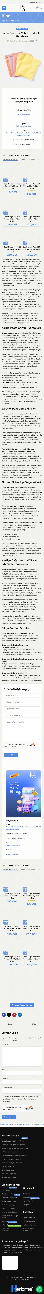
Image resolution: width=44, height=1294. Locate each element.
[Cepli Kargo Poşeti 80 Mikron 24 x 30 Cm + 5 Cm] (32, 206)
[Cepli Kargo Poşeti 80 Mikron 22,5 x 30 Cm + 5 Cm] (12, 206)
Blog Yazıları (15, 20)
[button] (39, 1289)
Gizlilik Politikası (29, 1221)
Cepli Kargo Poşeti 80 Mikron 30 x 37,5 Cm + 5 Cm (12, 249)
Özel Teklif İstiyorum (11, 1229)
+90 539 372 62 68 (36, 2)
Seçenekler (5, 178)
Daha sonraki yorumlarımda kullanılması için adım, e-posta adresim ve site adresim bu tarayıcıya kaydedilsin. (21, 1098)
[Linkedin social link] (20, 1015)
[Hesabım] (41, 8)
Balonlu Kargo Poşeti (9, 1212)
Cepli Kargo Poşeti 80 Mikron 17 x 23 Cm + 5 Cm (12, 186)
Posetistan (14, 41)
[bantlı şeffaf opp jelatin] (22, 985)
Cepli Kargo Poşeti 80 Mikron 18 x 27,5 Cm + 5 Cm (31, 186)
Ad (3, 1069)
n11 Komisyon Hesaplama (11, 1152)
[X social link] (9, 1015)
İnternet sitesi (7, 1087)
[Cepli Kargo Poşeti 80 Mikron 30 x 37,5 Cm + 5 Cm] (12, 236)
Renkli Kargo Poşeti (9, 1208)
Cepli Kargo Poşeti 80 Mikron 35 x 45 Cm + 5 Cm (31, 249)
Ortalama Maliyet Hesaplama (12, 1163)
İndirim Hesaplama (9, 1174)
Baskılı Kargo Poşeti (9, 1201)
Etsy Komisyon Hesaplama (11, 1159)
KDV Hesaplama (8, 1170)
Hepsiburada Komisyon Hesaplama (15, 1148)
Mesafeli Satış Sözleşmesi (28, 1229)
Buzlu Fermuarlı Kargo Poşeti (10, 1217)
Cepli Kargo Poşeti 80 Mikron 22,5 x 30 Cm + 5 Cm (12, 219)
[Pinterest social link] (14, 1015)
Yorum (5, 1045)
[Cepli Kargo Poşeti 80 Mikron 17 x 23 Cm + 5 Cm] (12, 173)
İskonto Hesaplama (9, 1177)
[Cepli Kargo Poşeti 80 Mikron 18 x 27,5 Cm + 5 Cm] (32, 173)
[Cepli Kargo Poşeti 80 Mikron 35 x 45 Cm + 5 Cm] (32, 236)
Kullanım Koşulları (29, 1225)
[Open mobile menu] (4, 8)
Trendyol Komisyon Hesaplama (13, 1145)
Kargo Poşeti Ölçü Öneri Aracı (14, 1140)
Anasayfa (5, 20)
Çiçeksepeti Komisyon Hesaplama (14, 1156)
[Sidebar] (2, 390)
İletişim (26, 1205)
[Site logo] (22, 8)
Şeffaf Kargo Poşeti (9, 1205)
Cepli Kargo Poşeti (8, 1194)
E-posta (5, 1078)
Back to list (22, 1024)
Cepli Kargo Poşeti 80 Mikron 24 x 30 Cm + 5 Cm (31, 219)
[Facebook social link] (4, 1015)
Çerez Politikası (29, 1218)
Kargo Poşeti (9, 1190)
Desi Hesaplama (8, 1166)
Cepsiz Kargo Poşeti (11, 1197)
